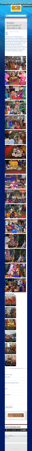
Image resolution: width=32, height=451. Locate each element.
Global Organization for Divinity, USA (16, 9)
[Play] (7, 430)
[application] (16, 430)
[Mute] (21, 430)
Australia (19, 436)
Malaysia (7, 437)
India (15, 436)
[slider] (24, 430)
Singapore (24, 436)
